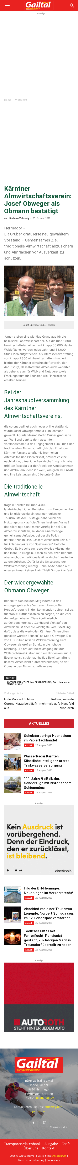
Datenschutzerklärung (31, 1160)
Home (7, 100)
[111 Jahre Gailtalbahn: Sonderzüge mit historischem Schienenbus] (12, 784)
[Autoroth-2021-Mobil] (39, 1031)
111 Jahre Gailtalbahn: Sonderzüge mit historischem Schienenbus (47, 783)
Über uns (31, 1148)
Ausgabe (51, 1144)
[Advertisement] (39, 54)
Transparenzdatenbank (22, 1144)
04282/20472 (45, 1098)
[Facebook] (33, 1123)
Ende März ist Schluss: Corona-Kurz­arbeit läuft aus (20, 703)
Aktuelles (39, 723)
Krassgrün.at (58, 1156)
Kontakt (48, 1148)
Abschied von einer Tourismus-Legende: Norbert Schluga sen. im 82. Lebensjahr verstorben (49, 913)
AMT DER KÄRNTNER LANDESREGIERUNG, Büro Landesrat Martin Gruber (38, 682)
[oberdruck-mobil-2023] (39, 874)
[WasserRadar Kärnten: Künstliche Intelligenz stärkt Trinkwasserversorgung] (12, 762)
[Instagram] (45, 1123)
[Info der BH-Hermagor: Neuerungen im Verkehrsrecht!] (12, 894)
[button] (7, 5)
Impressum (53, 1160)
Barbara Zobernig (19, 218)
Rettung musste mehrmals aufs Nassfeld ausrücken (57, 703)
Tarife (66, 1144)
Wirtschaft (21, 100)
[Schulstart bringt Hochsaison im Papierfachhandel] (12, 741)
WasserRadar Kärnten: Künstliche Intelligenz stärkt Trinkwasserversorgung (46, 760)
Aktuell (28, 745)
